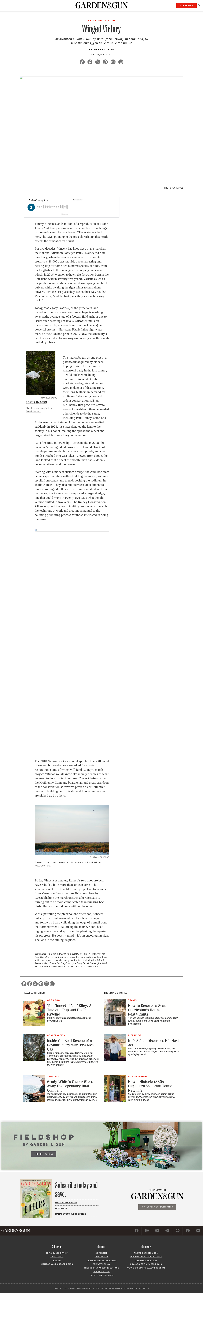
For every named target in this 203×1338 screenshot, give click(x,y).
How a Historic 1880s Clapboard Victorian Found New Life (150, 1086)
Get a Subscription (66, 1202)
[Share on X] (97, 62)
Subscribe (186, 5)
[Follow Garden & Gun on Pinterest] (177, 1231)
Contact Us (101, 1257)
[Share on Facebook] (89, 62)
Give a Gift (61, 1208)
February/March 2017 (101, 54)
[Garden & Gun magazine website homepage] (101, 5)
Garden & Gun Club (146, 1260)
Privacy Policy (101, 1264)
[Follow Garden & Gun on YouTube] (198, 1231)
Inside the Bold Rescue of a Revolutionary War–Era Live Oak (70, 1045)
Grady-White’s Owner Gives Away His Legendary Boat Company (70, 1086)
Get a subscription (57, 1253)
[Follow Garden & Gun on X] (167, 1231)
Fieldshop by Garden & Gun (146, 1257)
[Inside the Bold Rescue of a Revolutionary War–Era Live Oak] (34, 1059)
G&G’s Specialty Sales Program (146, 1268)
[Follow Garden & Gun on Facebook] (136, 1231)
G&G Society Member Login (146, 1264)
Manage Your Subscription (70, 1214)
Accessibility (101, 1271)
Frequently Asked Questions (101, 1268)
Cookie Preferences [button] (102, 1275)
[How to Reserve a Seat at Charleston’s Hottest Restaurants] (115, 1024)
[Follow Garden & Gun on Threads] (157, 1231)
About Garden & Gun (146, 1253)
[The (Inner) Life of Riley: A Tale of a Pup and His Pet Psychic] (34, 1024)
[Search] (199, 5)
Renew (57, 1260)
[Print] (120, 62)
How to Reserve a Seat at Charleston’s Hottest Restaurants (149, 1010)
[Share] (82, 62)
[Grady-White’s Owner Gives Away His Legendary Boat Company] (34, 1100)
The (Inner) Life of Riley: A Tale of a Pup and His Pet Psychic (69, 1010)
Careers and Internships (102, 1260)
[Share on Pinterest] (105, 62)
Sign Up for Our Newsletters (157, 1207)
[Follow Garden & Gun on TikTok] (188, 1231)
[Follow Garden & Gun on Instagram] (147, 1231)
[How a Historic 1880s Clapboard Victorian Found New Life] (115, 1100)
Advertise (102, 1253)
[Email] (113, 62)
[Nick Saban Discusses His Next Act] (115, 1059)
